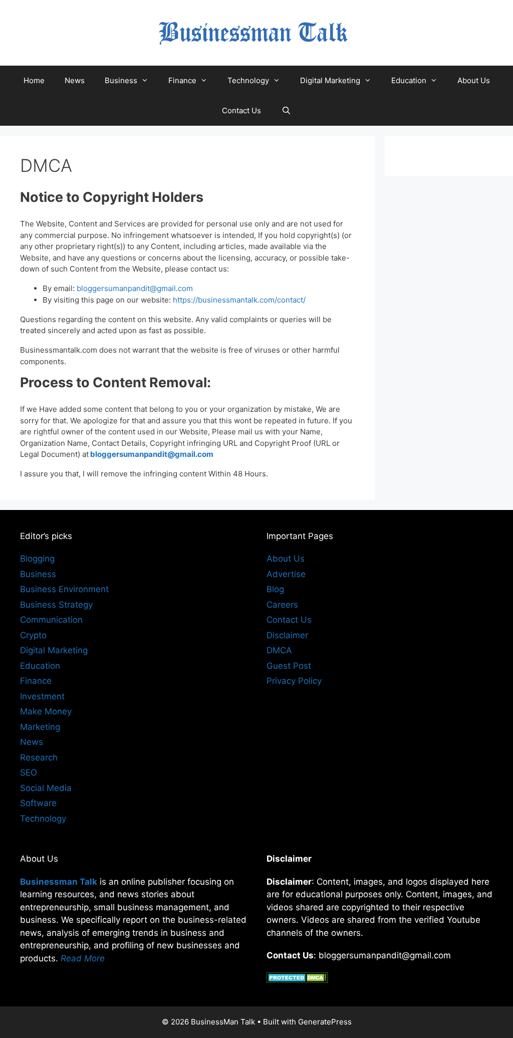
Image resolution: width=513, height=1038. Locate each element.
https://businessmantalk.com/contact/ (239, 300)
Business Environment (64, 589)
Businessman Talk (58, 882)
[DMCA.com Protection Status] (297, 980)
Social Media (46, 788)
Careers (282, 605)
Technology (248, 80)
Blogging (37, 559)
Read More (83, 958)
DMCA (279, 650)
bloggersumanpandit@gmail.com (135, 288)
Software (38, 803)
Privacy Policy (294, 681)
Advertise (286, 574)
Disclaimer (287, 635)
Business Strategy (56, 605)
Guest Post (289, 666)
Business (121, 80)
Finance (182, 80)
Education (408, 80)
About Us (473, 80)
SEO (28, 772)
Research (39, 757)
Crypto (33, 635)
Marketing (40, 727)
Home (34, 80)
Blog (275, 589)
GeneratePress (325, 1021)
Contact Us (241, 110)
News (75, 80)
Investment (42, 696)
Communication (51, 620)
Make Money (46, 711)
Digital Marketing (330, 80)
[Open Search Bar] (286, 111)
